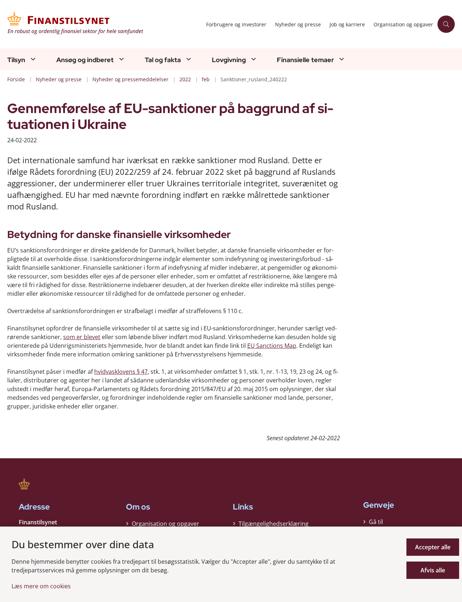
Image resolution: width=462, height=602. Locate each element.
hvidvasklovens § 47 (121, 372)
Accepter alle (432, 547)
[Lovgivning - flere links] (253, 59)
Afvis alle (432, 570)
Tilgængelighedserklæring (274, 524)
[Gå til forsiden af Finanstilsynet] (104, 24)
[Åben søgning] (446, 24)
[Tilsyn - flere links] (32, 59)
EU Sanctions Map (271, 346)
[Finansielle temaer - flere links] (341, 59)
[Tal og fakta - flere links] (188, 59)
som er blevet (81, 337)
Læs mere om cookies (41, 586)
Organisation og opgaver (165, 524)
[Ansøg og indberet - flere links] (120, 59)
